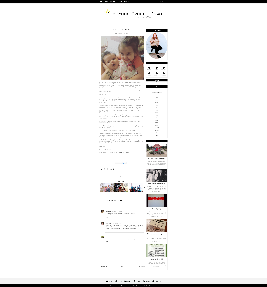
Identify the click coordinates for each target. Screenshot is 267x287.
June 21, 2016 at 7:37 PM (116, 223)
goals (157, 110)
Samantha (108, 211)
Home (122, 267)
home (157, 115)
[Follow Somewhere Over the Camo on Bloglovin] (121, 163)
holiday (156, 112)
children (156, 102)
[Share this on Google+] (104, 169)
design (157, 105)
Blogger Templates (153, 285)
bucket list (157, 100)
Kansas (156, 90)
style (156, 132)
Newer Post (104, 267)
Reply (107, 217)
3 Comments (127, 33)
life (120, 176)
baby (156, 97)
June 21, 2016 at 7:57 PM (113, 237)
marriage (156, 120)
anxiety (156, 95)
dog (156, 107)
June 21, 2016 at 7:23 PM (117, 211)
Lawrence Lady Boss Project (157, 92)
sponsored (157, 130)
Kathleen (108, 223)
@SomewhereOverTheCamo (126, 285)
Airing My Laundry (123, 152)
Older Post (142, 267)
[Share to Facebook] (113, 169)
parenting (156, 125)
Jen (107, 237)
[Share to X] (101, 169)
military (156, 122)
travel (157, 135)
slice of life (157, 127)
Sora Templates (145, 285)
